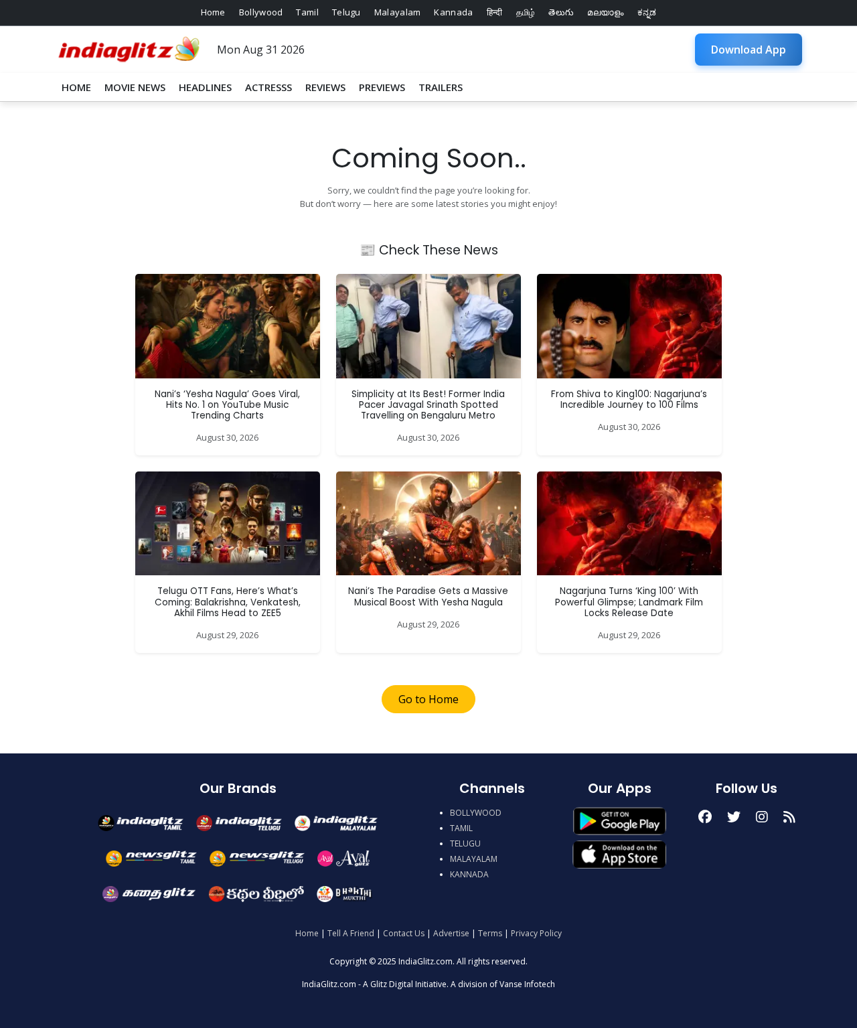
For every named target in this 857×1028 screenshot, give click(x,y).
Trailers (440, 87)
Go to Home (428, 699)
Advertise (451, 933)
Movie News (134, 87)
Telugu (346, 12)
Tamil (307, 12)
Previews (382, 87)
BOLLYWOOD (475, 812)
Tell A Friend (350, 933)
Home (213, 12)
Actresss (268, 87)
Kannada (453, 12)
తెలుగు (561, 12)
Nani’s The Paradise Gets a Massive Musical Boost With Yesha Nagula (428, 596)
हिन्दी (495, 12)
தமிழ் (526, 12)
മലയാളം (605, 12)
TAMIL (461, 828)
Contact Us (403, 933)
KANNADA (469, 874)
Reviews (325, 87)
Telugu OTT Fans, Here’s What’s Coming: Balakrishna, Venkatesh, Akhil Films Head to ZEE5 (228, 602)
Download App (748, 49)
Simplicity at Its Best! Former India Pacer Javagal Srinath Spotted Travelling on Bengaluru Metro (428, 405)
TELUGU (465, 843)
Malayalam (397, 12)
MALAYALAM (473, 859)
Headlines (205, 87)
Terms (490, 933)
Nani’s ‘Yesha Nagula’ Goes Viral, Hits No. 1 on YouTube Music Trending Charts (227, 405)
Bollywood (261, 12)
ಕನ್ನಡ (647, 12)
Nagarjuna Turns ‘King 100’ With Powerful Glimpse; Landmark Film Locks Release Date (629, 602)
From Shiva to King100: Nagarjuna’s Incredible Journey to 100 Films (629, 399)
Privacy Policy (536, 933)
